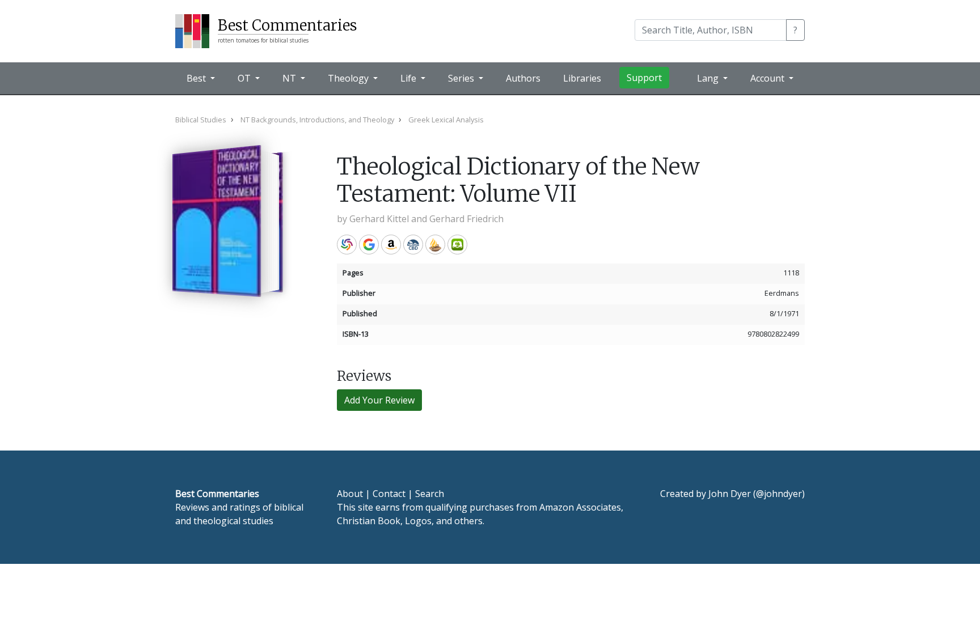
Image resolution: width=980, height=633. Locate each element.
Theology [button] (349, 78)
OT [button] (245, 78)
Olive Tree (457, 244)
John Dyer (729, 493)
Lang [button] (709, 78)
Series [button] (462, 78)
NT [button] (290, 78)
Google (369, 244)
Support (644, 77)
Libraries (582, 78)
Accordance (435, 244)
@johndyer (779, 493)
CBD (413, 244)
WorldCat (347, 244)
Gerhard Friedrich (466, 219)
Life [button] (409, 78)
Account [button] (768, 78)
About (350, 493)
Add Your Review (379, 400)
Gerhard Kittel (379, 219)
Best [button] (197, 78)
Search (429, 493)
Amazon (391, 244)
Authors (523, 78)
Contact (389, 493)
